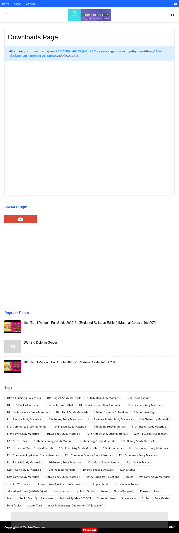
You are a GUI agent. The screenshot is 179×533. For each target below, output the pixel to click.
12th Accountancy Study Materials (107, 434)
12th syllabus (128, 469)
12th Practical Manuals (61, 469)
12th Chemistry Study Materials (78, 448)
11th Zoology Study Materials (63, 434)
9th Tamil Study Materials (154, 477)
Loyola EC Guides (84, 491)
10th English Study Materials (64, 398)
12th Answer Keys (17, 441)
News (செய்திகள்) (124, 491)
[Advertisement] (89, 95)
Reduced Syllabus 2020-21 (75, 498)
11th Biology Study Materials (24, 419)
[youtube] (175, 3)
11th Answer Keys (145, 412)
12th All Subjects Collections (151, 434)
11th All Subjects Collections (111, 412)
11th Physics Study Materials (149, 426)
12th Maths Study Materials (104, 462)
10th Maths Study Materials (103, 398)
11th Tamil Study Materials (23, 434)
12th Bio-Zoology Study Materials (54, 441)
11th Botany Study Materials (64, 419)
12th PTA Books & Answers (97, 469)
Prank (10, 498)
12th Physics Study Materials (24, 469)
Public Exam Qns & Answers (36, 498)
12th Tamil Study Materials (23, 477)
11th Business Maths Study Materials (110, 419)
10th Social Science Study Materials (28, 412)
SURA (145, 498)
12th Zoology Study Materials (63, 477)
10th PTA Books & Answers (23, 405)
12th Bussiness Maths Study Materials (30, 448)
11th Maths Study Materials (109, 426)
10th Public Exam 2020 (59, 405)
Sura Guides (162, 498)
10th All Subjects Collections (24, 398)
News (104, 491)
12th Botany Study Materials (138, 441)
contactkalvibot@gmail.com (76, 51)
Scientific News (106, 498)
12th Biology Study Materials (97, 441)
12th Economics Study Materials (138, 455)
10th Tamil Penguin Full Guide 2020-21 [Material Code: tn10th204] (69, 362)
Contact (30, 3)
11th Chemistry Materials (153, 419)
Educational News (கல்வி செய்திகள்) (27, 491)
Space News (128, 498)
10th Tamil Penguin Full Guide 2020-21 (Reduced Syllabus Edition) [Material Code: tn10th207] (89, 322)
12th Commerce (113, 448)
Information (61, 491)
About (17, 3)
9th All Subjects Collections (102, 477)
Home (6, 3)
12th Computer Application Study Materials (33, 455)
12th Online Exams (138, 462)
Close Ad (89, 530)
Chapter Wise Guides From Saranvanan (62, 484)
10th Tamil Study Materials (72, 412)
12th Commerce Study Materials (148, 448)
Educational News (127, 484)
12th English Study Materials (24, 462)
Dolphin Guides (101, 484)
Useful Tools (35, 505)
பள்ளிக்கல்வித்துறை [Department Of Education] (75, 505)
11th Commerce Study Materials (26, 426)
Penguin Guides (149, 491)
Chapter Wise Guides (19, 484)
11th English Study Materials (69, 426)
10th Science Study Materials (145, 405)
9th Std (129, 477)
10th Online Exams (137, 398)
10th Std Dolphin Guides (40, 342)
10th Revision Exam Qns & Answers (100, 405)
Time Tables (14, 505)
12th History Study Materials (64, 462)
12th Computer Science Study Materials (89, 455)
